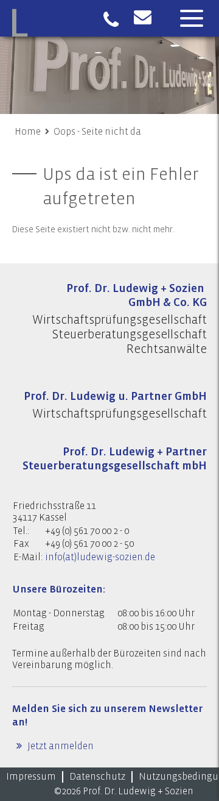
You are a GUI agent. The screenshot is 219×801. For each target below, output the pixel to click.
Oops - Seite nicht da (97, 131)
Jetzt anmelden (60, 746)
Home (28, 131)
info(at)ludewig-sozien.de (100, 557)
